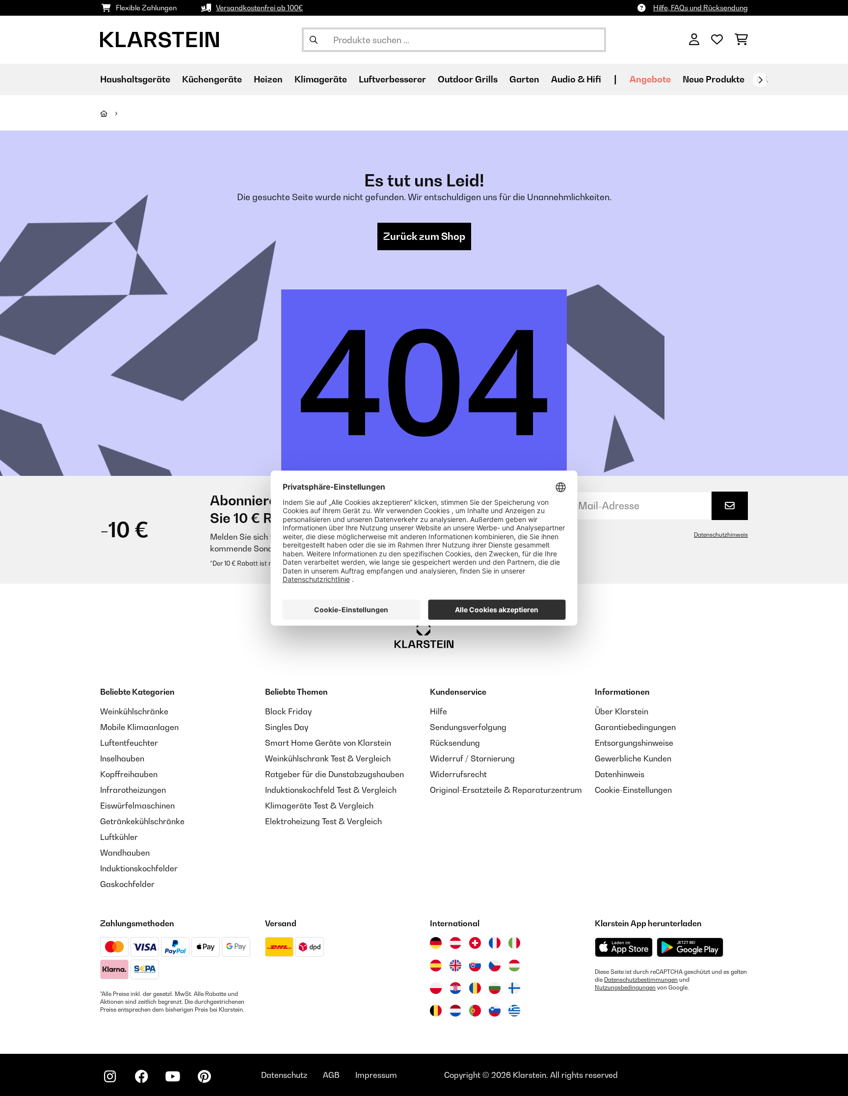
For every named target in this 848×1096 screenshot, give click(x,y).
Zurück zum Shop (424, 236)
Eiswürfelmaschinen (137, 805)
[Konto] (694, 40)
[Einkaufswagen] (741, 40)
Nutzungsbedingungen (625, 987)
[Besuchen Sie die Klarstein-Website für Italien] (514, 943)
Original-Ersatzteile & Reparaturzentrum (506, 790)
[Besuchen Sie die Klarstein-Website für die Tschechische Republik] (495, 965)
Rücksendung (455, 743)
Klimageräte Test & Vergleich (319, 805)
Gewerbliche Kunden (633, 758)
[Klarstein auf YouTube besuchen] (173, 1076)
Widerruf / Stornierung (472, 758)
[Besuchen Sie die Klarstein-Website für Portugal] (475, 1011)
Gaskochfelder (127, 884)
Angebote (650, 79)
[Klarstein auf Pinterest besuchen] (204, 1076)
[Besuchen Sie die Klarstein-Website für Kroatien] (455, 988)
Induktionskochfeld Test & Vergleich (331, 790)
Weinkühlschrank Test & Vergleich (328, 758)
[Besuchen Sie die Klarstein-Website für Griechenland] (514, 1011)
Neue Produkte (713, 79)
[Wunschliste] (717, 40)
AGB (331, 1075)
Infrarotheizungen (133, 790)
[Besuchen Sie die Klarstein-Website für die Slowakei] (475, 965)
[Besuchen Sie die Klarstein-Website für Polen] (436, 988)
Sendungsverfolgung (468, 727)
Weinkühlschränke (134, 711)
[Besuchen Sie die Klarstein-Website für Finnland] (514, 988)
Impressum (376, 1075)
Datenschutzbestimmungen (641, 979)
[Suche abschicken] (314, 40)
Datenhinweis (619, 774)
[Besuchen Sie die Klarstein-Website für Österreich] (455, 943)
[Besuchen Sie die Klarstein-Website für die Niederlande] (455, 1011)
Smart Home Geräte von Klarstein (328, 743)
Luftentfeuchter (129, 743)
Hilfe (438, 711)
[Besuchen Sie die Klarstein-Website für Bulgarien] (495, 988)
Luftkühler (119, 837)
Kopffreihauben (129, 774)
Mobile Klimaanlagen (139, 727)
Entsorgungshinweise (634, 743)
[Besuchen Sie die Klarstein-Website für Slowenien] (495, 1011)
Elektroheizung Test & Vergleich (323, 821)
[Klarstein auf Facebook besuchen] (141, 1076)
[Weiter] (760, 80)
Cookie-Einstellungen (633, 790)
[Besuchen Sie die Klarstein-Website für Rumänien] (475, 988)
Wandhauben (125, 853)
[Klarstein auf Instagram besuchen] (110, 1076)
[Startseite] (112, 113)
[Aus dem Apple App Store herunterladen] (624, 947)
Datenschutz (284, 1075)
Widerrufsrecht (458, 774)
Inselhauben (122, 758)
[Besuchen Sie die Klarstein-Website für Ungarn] (514, 965)
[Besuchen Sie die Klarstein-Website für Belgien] (436, 1011)
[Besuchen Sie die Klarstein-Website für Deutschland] (436, 943)
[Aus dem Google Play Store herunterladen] (690, 947)
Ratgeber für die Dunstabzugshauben (334, 774)
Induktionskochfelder (139, 868)
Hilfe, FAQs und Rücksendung (700, 7)
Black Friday (288, 711)
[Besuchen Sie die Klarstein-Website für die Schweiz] (475, 943)
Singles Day (286, 727)
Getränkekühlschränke (142, 821)
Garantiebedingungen (635, 727)
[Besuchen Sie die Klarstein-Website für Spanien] (436, 965)
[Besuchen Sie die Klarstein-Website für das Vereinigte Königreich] (455, 965)
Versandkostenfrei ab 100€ (259, 7)
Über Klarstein (621, 711)
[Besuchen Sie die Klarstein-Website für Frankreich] (495, 943)
